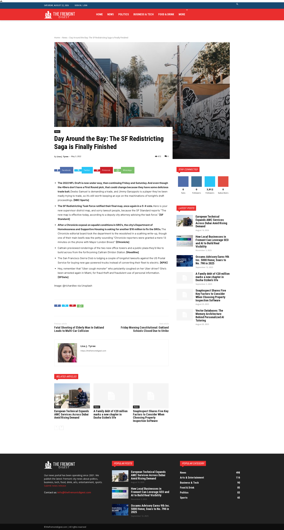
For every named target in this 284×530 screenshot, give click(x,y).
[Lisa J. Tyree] (67, 352)
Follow (196, 177)
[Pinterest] (72, 308)
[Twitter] (65, 308)
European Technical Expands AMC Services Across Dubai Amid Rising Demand (71, 414)
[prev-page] (56, 428)
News (64, 37)
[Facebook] (57, 308)
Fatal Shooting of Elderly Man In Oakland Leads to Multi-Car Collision (79, 329)
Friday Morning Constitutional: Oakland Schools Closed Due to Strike (145, 329)
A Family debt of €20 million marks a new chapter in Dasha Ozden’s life (111, 414)
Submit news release (55, 485)
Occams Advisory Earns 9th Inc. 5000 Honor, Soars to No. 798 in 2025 (212, 260)
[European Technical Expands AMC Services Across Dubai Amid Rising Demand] (72, 395)
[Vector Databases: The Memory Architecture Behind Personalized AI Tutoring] (185, 314)
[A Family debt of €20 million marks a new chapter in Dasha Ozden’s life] (111, 395)
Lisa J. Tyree (62, 156)
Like (183, 177)
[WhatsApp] (80, 308)
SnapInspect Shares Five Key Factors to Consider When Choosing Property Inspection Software (150, 416)
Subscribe (223, 177)
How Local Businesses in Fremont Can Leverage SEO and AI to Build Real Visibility (212, 241)
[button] (237, 5)
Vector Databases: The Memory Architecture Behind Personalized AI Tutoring (210, 315)
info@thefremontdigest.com (74, 492)
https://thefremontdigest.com (93, 351)
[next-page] (61, 428)
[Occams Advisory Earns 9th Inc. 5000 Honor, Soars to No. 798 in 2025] (185, 261)
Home (57, 37)
